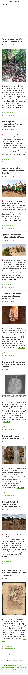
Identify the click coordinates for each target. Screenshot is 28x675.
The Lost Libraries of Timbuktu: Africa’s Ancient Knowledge (14, 572)
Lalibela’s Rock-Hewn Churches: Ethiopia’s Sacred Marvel (11, 296)
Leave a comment (9, 115)
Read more (19, 107)
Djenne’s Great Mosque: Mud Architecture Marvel (13, 236)
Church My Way (6, 667)
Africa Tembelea (14, 2)
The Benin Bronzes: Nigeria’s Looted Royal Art (14, 437)
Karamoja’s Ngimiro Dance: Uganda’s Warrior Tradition (13, 170)
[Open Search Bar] (24, 4)
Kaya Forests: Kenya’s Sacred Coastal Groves (12, 40)
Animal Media (11, 665)
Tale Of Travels (21, 665)
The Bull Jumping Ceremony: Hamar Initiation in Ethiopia (11, 504)
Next (11, 655)
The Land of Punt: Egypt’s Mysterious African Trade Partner (13, 364)
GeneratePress (14, 662)
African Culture (8, 113)
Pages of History (16, 667)
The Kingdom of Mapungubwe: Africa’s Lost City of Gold (12, 124)
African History (9, 159)
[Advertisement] (14, 21)
